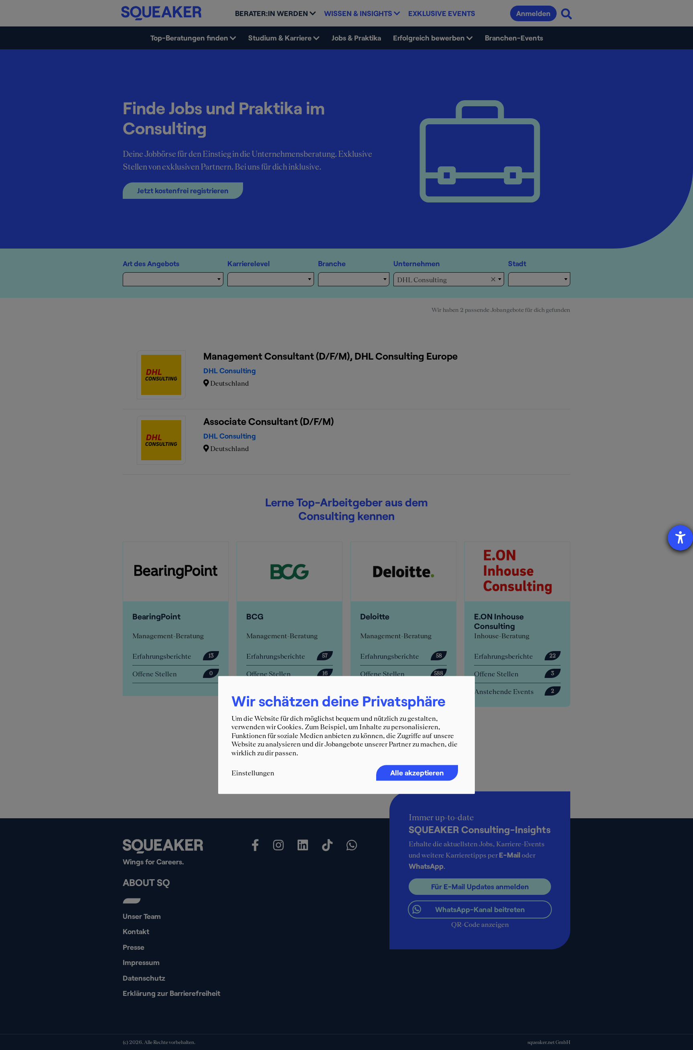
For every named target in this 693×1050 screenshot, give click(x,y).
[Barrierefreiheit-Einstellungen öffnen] (680, 537)
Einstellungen (252, 773)
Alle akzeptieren (417, 772)
